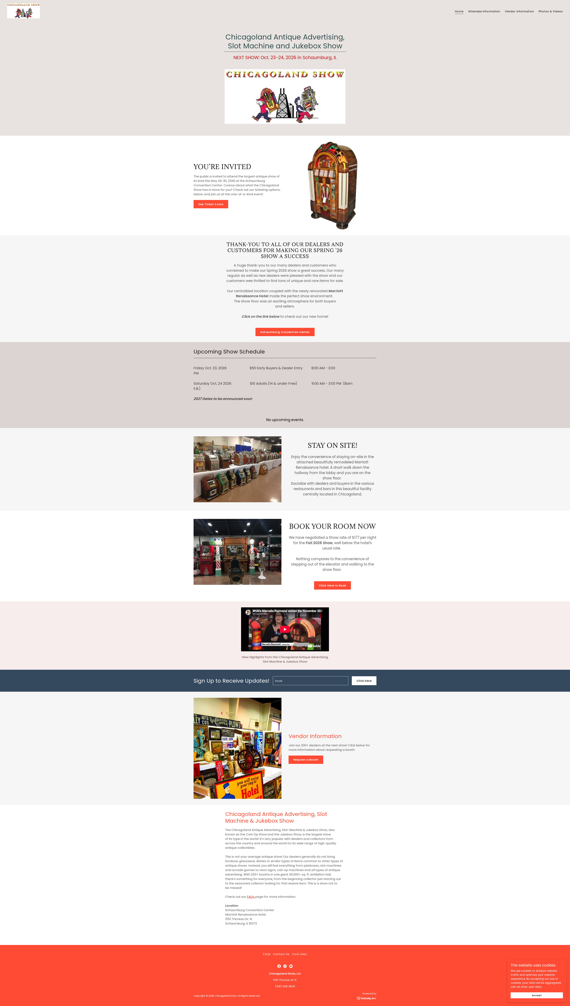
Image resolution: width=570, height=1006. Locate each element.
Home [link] (459, 11)
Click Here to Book (332, 585)
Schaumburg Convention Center (285, 332)
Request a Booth (305, 759)
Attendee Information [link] (484, 11)
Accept (537, 995)
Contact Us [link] (281, 954)
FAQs (250, 897)
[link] (23, 11)
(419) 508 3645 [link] (285, 986)
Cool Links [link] (299, 954)
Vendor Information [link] (519, 11)
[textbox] (310, 680)
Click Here (364, 681)
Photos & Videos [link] (551, 11)
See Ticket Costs (210, 204)
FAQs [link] (267, 954)
